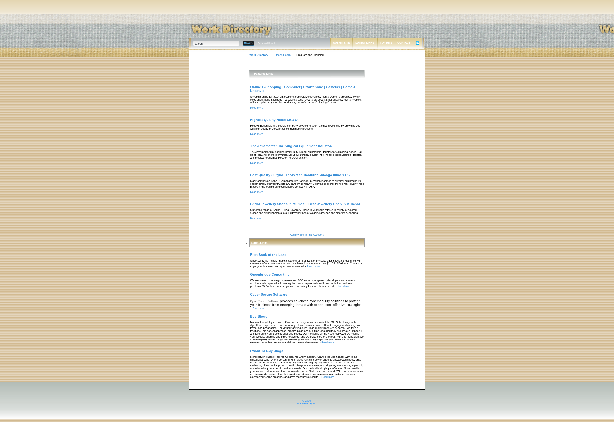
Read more (256, 107)
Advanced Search (266, 43)
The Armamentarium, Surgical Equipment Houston (291, 146)
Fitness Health (282, 54)
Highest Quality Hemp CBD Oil (275, 120)
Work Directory (258, 54)
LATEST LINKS (364, 42)
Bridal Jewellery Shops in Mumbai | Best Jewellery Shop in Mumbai (305, 204)
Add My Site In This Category (307, 234)
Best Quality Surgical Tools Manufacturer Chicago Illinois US (300, 175)
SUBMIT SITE (341, 42)
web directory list (306, 403)
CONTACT (403, 42)
